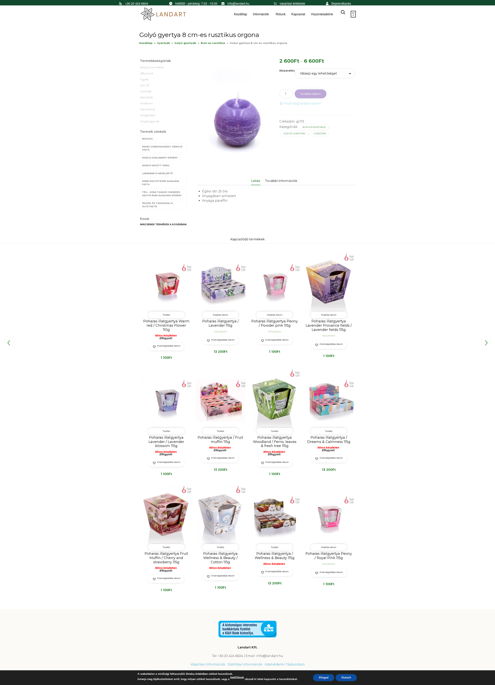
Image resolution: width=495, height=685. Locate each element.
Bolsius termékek (152, 67)
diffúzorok (146, 73)
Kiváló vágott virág (155, 165)
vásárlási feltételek (292, 3)
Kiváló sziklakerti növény (160, 157)
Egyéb (144, 79)
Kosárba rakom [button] (220, 314)
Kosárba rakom (310, 94)
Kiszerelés (287, 70)
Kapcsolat (298, 14)
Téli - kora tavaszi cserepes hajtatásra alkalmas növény (162, 194)
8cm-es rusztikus (213, 43)
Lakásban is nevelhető (157, 173)
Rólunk (281, 14)
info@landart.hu (238, 3)
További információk (281, 181)
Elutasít (346, 677)
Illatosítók (146, 97)
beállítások (237, 677)
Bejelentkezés (341, 3)
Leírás (255, 181)
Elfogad (323, 677)
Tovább (166, 314)
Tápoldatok (147, 109)
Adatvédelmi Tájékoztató (285, 664)
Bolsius (147, 138)
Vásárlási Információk (207, 664)
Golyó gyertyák (185, 43)
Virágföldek (147, 115)
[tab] (257, 181)
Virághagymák (149, 121)
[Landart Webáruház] (168, 14)
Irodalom (146, 103)
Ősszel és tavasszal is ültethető (157, 205)
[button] (300, 103)
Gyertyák (163, 43)
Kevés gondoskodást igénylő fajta (162, 148)
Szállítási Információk (245, 664)
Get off (144, 85)
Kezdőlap (240, 14)
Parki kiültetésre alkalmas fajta (160, 183)
